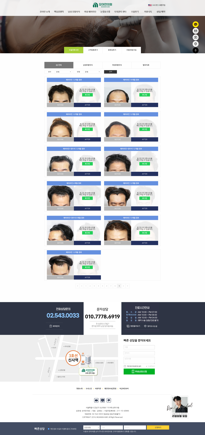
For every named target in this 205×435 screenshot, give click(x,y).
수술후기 (135, 12)
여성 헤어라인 (90, 12)
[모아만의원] (102, 5)
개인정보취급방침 (110, 389)
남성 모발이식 (74, 12)
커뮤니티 (148, 12)
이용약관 (98, 389)
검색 (110, 71)
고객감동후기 (93, 50)
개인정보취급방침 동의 (132, 366)
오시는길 (89, 389)
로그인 (155, 5)
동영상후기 (112, 50)
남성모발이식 (88, 65)
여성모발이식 (117, 65)
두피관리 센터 (120, 12)
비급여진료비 (124, 389)
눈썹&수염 (105, 12)
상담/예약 (161, 12)
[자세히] (73, 429)
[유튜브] (96, 400)
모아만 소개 (45, 12)
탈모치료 (146, 65)
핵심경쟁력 (59, 12)
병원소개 (79, 389)
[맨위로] (196, 50)
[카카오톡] (108, 400)
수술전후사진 (74, 50)
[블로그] (102, 400)
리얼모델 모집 (131, 50)
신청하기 (158, 427)
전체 (59, 65)
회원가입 (162, 5)
